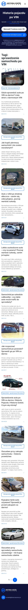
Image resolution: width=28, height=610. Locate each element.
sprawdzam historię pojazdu (12, 35)
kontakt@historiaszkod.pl (13, 597)
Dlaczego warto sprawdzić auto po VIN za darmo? (12, 137)
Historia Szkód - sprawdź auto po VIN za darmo (12, 290)
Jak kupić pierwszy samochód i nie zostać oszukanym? (11, 145)
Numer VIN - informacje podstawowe (10, 88)
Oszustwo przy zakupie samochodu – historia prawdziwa (12, 454)
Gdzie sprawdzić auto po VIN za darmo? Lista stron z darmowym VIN (12, 95)
